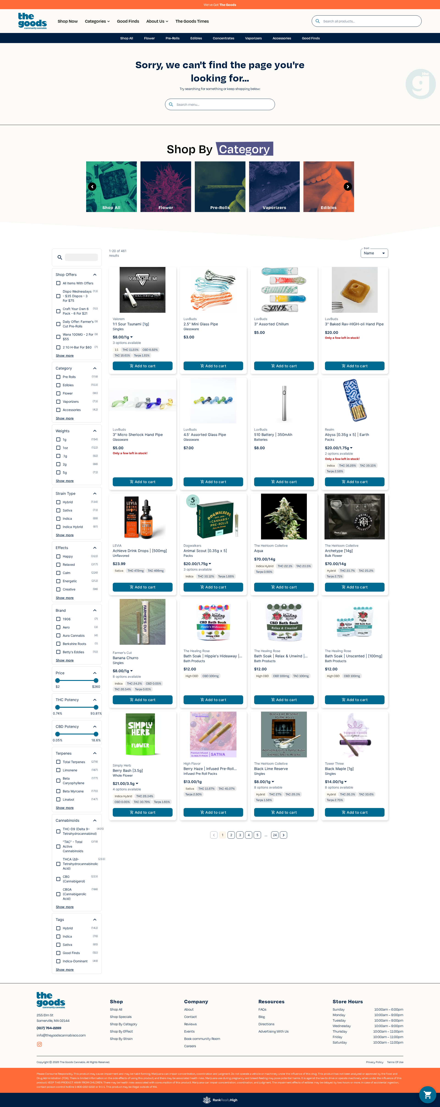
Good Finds (128, 21)
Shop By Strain (121, 1038)
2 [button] (231, 835)
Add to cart (145, 366)
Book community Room (202, 1038)
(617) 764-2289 (49, 1028)
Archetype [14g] (339, 550)
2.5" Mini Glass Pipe (201, 324)
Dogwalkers (192, 545)
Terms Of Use (395, 1062)
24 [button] (275, 835)
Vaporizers (274, 207)
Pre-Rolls (220, 207)
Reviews (190, 1024)
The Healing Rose (197, 651)
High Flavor (192, 763)
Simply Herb (122, 765)
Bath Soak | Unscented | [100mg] (353, 656)
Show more (65, 355)
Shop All (111, 207)
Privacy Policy (374, 1062)
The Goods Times (192, 21)
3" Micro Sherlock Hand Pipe (138, 434)
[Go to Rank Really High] (220, 1099)
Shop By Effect (121, 1031)
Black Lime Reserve (271, 768)
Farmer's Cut (122, 653)
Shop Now (68, 21)
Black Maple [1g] (339, 768)
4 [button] (249, 835)
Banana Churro (125, 657)
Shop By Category (123, 1024)
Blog (261, 1017)
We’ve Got (220, 5)
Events (189, 1031)
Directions (266, 1024)
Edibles (329, 207)
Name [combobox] (369, 253)
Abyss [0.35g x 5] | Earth (347, 434)
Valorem (119, 319)
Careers (190, 1046)
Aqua (258, 550)
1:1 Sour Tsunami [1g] (131, 324)
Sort (366, 248)
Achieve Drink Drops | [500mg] (140, 550)
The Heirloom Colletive (271, 545)
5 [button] (257, 835)
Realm (329, 429)
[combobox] (370, 21)
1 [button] (222, 835)
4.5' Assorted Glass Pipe (205, 434)
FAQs (262, 1009)
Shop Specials (121, 1017)
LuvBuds (190, 319)
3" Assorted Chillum (271, 324)
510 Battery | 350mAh (273, 434)
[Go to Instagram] (39, 1044)
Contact (190, 1017)
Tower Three (334, 763)
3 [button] (240, 835)
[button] (60, 257)
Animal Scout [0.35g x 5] (205, 550)
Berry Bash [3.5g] (128, 770)
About (189, 1009)
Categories (95, 21)
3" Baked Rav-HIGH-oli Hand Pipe (354, 324)
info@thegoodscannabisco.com (61, 1035)
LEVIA (117, 545)
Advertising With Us (273, 1031)
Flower (166, 207)
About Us (155, 21)
